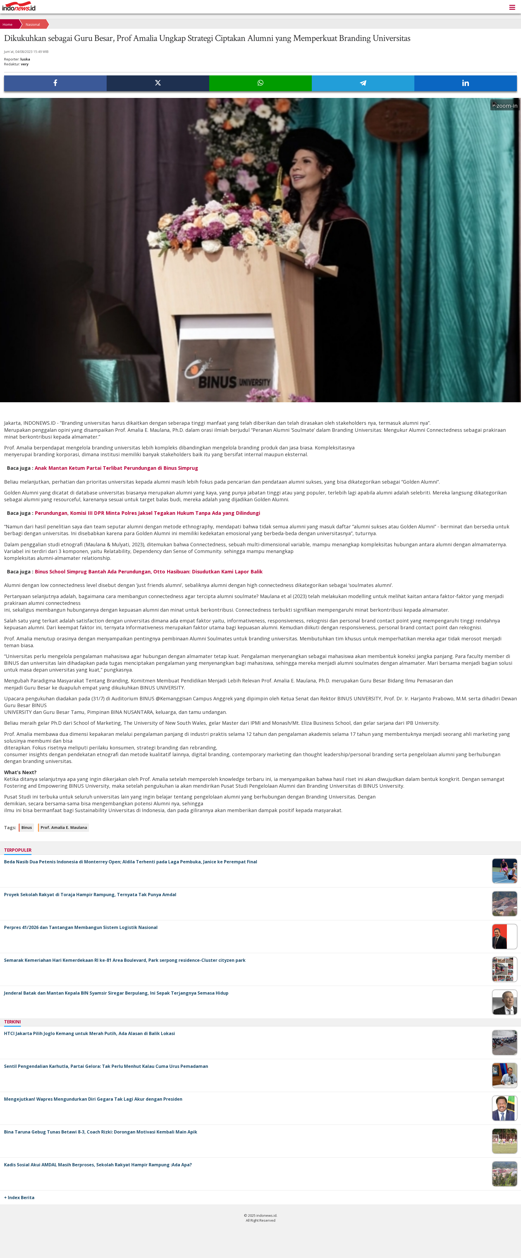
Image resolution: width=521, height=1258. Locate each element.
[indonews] (19, 6)
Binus (26, 827)
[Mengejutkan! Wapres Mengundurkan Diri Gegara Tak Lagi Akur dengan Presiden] (503, 1119)
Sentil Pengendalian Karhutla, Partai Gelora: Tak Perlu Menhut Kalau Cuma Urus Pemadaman (106, 1066)
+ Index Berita (19, 1197)
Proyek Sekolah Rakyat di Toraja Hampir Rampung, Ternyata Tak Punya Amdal (90, 895)
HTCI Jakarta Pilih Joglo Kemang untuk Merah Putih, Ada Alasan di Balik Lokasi (89, 1033)
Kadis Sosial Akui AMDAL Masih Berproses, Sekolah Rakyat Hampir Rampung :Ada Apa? (98, 1165)
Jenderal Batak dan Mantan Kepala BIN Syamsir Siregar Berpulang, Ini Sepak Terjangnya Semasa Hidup (116, 993)
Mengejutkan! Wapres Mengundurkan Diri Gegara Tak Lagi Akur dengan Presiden (93, 1099)
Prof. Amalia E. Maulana (64, 827)
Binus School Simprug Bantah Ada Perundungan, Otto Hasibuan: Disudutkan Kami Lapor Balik (149, 571)
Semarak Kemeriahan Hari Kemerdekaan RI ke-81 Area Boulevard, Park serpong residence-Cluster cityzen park (125, 960)
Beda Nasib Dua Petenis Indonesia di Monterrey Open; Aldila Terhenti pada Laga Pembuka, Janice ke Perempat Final (130, 862)
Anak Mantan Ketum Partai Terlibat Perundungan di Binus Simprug (116, 468)
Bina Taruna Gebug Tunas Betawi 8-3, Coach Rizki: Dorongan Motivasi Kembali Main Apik (100, 1132)
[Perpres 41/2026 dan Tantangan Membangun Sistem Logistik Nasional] (500, 947)
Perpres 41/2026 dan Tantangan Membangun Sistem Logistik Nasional (81, 927)
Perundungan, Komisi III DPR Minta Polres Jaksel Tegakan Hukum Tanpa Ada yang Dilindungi (147, 513)
